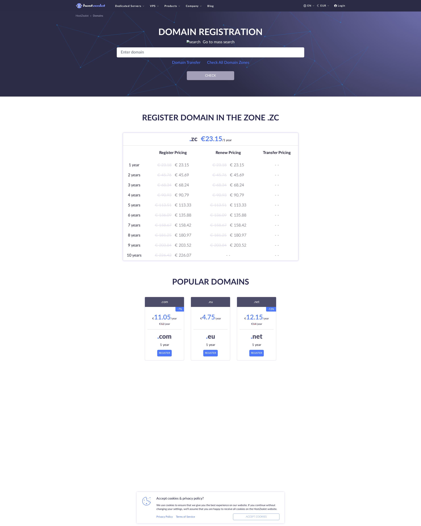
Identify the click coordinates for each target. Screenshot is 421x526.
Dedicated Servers (128, 6)
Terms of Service (185, 516)
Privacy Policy (164, 516)
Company (192, 6)
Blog (210, 6)
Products (170, 6)
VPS (153, 6)
